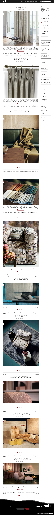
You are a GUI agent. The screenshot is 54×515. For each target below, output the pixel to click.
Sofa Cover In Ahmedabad (11, 53)
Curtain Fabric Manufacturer (32, 53)
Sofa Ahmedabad (13, 106)
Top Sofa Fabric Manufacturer (31, 55)
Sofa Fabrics (33, 171)
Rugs (33, 1)
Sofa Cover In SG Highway (27, 106)
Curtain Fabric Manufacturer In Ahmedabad (20, 111)
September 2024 (43, 99)
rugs (41, 43)
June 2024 (42, 103)
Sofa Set (36, 171)
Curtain (20, 53)
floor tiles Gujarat (43, 42)
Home (22, 1)
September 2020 (43, 110)
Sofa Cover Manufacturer (33, 106)
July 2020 (42, 113)
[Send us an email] (38, 506)
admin (24, 9)
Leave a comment (36, 56)
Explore (36, 1)
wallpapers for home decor (44, 70)
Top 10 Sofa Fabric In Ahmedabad (24, 55)
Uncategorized (43, 85)
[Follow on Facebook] (34, 506)
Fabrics (28, 1)
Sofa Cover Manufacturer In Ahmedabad (20, 176)
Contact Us (40, 1)
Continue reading (20, 167)
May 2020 (42, 116)
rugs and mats (48, 44)
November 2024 (43, 96)
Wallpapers (49, 67)
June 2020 (42, 114)
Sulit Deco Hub (15, 53)
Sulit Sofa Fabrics (18, 55)
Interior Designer (47, 42)
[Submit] (50, 1)
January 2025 (43, 93)
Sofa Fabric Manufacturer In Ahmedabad (26, 171)
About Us (24, 1)
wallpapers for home (43, 68)
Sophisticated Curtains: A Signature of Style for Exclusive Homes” (47, 25)
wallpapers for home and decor (44, 69)
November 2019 (43, 120)
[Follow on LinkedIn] (41, 506)
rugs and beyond (44, 43)
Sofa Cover (6, 53)
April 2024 (42, 106)
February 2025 (43, 92)
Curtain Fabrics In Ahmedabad (20, 7)
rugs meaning (42, 48)
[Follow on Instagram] (36, 506)
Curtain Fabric (45, 35)
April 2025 (42, 89)
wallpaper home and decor (44, 67)
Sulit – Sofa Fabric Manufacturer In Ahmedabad (21, 459)
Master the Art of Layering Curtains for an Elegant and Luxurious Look (47, 19)
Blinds (31, 1)
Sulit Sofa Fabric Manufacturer (12, 55)
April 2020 (42, 117)
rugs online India (46, 48)
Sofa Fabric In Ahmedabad (19, 171)
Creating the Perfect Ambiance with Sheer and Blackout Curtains (47, 28)
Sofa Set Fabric (7, 55)
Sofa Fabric (15, 278)
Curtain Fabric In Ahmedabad (25, 53)
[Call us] (39, 506)
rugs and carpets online (43, 44)
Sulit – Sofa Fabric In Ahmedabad (20, 279)
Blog (41, 76)
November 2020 (43, 107)
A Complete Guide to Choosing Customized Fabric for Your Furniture (46, 22)
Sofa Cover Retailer (13, 171)
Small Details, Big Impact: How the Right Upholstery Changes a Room (47, 16)
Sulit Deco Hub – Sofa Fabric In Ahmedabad (20, 377)
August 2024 (43, 100)
